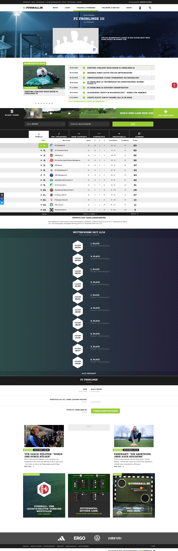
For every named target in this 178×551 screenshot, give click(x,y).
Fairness (139, 136)
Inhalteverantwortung (71, 546)
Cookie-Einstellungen (83, 546)
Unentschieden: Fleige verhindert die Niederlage (113, 78)
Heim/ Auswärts (79, 136)
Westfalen (92, 15)
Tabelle (39, 136)
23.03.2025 (74, 77)
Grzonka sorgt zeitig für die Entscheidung (109, 73)
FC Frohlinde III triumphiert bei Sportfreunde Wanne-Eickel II (116, 82)
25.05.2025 (74, 67)
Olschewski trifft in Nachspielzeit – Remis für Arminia (116, 92)
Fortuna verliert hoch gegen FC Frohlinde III (41, 91)
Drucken (133, 214)
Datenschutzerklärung (36, 546)
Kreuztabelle (119, 136)
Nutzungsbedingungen (49, 546)
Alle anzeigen (88, 373)
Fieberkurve (99, 136)
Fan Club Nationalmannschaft (53, 2)
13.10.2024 (74, 97)
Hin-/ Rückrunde (59, 136)
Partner (64, 2)
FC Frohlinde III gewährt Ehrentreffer (107, 87)
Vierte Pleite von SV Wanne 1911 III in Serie (109, 97)
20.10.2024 (74, 92)
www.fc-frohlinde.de (76, 410)
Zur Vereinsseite (89, 22)
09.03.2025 (74, 82)
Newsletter (79, 2)
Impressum (26, 546)
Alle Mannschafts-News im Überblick (87, 101)
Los (133, 124)
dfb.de (33, 2)
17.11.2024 (74, 87)
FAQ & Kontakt (71, 2)
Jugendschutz (60, 546)
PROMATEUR (26, 2)
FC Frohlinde (89, 380)
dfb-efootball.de (40, 2)
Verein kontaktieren (105, 411)
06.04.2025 (74, 72)
